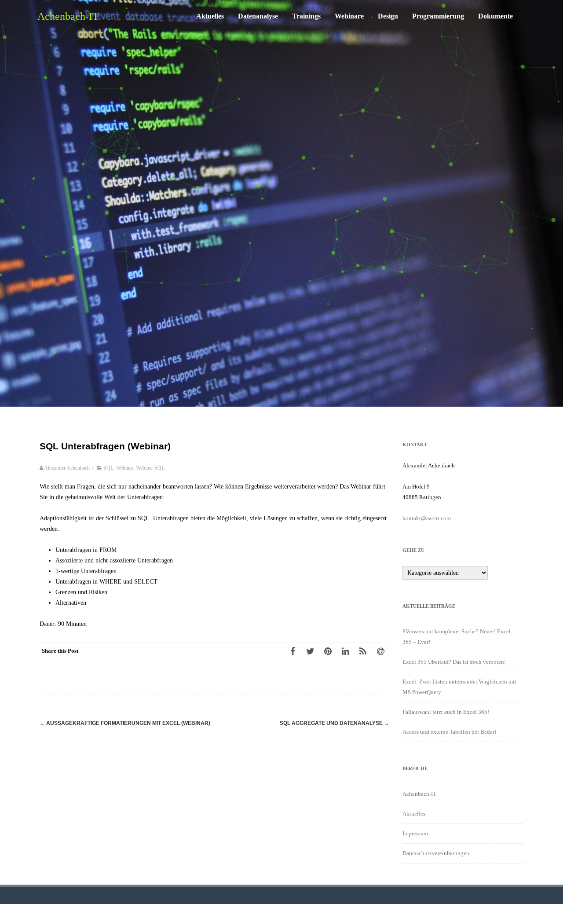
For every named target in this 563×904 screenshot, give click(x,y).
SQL (108, 467)
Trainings (306, 16)
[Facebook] (292, 651)
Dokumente (495, 16)
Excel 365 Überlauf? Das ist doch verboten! (454, 661)
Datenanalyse (258, 16)
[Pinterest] (327, 651)
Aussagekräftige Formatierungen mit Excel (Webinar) (125, 723)
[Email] (380, 651)
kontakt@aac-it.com (426, 518)
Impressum (415, 833)
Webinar (124, 467)
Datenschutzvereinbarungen (435, 853)
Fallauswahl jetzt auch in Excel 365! (445, 712)
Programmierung (438, 16)
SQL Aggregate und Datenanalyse (334, 723)
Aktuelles (210, 16)
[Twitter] (310, 651)
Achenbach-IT (68, 16)
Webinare (349, 16)
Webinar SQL (150, 467)
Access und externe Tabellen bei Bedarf (449, 731)
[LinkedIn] (345, 651)
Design (388, 16)
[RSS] (363, 651)
